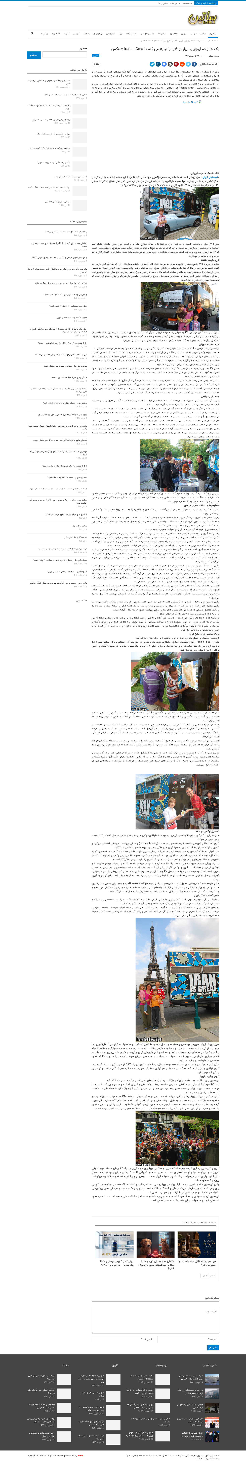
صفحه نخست (185, 3)
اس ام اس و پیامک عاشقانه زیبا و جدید (70, 176)
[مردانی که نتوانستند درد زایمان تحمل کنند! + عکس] (79, 191)
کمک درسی (81, 600)
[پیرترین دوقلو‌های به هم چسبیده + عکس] (79, 137)
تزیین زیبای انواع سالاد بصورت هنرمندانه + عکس (91, 1423)
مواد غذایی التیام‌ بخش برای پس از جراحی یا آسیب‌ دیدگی (41, 1420)
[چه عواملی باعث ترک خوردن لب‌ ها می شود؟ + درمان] (64, 1408)
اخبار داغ (161, 33)
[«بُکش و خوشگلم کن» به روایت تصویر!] (79, 166)
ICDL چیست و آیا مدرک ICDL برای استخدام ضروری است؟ (62, 343)
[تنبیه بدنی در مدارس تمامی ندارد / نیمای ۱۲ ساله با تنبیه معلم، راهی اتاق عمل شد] (79, 109)
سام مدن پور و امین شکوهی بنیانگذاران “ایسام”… (141, 1377)
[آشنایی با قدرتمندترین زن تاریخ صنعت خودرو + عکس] (162, 1394)
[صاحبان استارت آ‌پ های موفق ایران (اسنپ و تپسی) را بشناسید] (162, 1436)
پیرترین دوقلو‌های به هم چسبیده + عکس (53, 133)
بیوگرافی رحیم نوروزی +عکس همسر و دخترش (51, 119)
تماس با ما (163, 3)
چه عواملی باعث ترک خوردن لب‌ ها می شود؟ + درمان (41, 1406)
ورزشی (184, 33)
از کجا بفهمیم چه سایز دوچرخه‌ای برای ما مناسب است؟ (64, 466)
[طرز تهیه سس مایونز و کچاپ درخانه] (113, 1396)
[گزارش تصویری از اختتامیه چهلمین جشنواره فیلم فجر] (212, 1436)
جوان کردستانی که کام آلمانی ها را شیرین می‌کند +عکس (140, 1406)
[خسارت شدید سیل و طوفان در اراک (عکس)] (212, 1408)
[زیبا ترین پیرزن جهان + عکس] (79, 205)
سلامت (203, 33)
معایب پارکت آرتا (80, 525)
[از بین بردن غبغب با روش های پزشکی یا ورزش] (64, 1436)
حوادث (87, 33)
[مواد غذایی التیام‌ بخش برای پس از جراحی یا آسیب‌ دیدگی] (64, 1422)
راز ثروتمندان (131, 33)
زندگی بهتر (173, 33)
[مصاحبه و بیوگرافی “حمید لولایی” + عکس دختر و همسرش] (79, 152)
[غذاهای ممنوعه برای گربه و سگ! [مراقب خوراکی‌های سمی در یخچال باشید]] (156, 1244)
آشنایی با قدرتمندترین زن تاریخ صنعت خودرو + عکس (139, 1392)
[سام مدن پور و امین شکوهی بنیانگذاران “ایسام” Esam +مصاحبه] (162, 1379)
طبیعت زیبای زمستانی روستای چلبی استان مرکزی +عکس (190, 1377)
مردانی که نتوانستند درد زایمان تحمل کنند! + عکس (49, 187)
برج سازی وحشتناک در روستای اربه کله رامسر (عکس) (190, 1392)
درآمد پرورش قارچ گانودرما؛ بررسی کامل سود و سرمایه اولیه (62, 548)
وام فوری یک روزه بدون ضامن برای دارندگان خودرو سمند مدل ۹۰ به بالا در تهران (57, 270)
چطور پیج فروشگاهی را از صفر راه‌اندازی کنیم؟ (68, 306)
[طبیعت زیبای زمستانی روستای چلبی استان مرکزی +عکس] (212, 1379)
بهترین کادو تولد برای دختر (76, 537)
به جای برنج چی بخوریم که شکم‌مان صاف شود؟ (67, 477)
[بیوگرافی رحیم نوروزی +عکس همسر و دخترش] (79, 123)
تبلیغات (173, 3)
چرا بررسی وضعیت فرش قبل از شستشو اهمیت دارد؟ (65, 294)
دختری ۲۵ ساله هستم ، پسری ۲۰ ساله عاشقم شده (66, 94)
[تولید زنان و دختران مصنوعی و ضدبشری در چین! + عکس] (79, 84)
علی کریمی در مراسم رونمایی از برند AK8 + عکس (190, 1420)
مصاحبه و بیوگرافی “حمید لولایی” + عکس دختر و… (49, 148)
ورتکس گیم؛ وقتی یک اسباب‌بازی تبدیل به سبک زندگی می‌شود (61, 283)
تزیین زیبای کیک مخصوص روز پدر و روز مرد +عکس (91, 1408)
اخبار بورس (110, 33)
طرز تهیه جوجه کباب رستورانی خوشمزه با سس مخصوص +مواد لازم (91, 1379)
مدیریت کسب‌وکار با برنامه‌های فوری (72, 317)
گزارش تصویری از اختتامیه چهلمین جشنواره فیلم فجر (192, 1434)
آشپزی (66, 33)
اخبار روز (213, 33)
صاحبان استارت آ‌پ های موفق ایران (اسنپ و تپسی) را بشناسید (139, 1434)
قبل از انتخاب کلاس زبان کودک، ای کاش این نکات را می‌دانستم (61, 354)
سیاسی (193, 33)
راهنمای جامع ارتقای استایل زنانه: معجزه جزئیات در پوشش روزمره (60, 440)
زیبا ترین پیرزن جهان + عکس (57, 201)
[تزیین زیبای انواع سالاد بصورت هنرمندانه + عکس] (113, 1425)
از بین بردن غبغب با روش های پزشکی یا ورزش (42, 1434)
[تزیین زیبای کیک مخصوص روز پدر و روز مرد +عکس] (113, 1410)
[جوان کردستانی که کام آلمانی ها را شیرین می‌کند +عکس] (162, 1408)
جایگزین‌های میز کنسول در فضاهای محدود (69, 377)
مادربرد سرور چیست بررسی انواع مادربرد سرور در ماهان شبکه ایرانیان (58, 583)
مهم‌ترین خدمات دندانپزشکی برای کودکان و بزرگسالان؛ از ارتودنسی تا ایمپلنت (58, 453)
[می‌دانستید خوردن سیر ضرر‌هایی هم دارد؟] (64, 1379)
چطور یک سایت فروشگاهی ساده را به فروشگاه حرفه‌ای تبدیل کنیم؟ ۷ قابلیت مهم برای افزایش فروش (58, 330)
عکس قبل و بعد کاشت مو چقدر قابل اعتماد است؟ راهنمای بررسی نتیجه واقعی (57, 427)
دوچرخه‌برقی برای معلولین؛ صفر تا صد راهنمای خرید (65, 366)
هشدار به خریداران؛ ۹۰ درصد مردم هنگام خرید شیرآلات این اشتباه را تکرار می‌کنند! (58, 390)
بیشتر (46, 33)
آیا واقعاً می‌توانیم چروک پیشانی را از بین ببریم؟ (67, 571)
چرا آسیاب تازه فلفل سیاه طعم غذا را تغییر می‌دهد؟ (66, 231)
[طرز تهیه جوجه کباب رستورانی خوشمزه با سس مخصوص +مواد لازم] (113, 1379)
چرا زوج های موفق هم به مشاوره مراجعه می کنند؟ (66, 514)
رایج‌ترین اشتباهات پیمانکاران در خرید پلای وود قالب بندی (62, 414)
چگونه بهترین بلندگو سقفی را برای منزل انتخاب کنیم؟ (65, 403)
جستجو (83, 48)
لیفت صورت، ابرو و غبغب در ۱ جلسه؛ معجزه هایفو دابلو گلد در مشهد (58, 488)
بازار (120, 33)
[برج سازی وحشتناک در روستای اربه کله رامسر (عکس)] (212, 1394)
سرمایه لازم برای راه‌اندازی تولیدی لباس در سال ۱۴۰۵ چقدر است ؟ (59, 560)
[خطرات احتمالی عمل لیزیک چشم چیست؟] (64, 1394)
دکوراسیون (56, 33)
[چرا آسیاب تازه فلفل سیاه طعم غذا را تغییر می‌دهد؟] (197, 1244)
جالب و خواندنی (147, 33)
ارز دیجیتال (97, 33)
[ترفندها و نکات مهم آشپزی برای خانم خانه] (113, 1439)
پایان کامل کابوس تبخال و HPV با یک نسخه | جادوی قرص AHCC (59, 257)
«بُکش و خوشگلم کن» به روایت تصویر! (54, 162)
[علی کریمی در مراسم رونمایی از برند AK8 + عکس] (212, 1422)
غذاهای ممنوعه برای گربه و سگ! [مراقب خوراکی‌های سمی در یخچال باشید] (59, 245)
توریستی (76, 33)
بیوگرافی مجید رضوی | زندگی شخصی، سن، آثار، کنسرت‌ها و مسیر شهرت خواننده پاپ (57, 502)
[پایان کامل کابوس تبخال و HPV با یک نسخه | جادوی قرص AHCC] (114, 1244)
